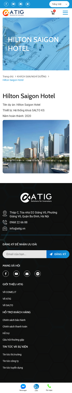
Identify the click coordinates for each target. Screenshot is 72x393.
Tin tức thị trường (12, 354)
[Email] (20, 4)
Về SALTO (8, 305)
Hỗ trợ (6, 333)
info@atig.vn (17, 228)
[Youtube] (13, 4)
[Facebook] (6, 4)
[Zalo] (28, 4)
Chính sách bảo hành (14, 320)
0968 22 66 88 (18, 222)
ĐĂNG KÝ (59, 254)
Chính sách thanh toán (15, 326)
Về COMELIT (9, 292)
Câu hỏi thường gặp (13, 339)
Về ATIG (7, 298)
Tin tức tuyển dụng (13, 367)
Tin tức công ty (11, 361)
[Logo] (13, 12)
